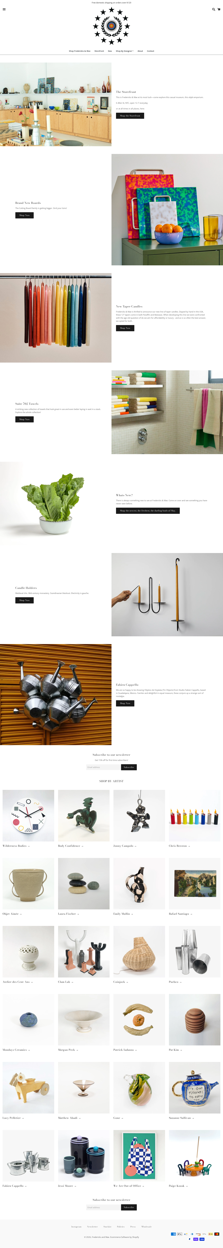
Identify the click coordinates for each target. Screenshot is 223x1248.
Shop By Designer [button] (124, 51)
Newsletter (92, 1226)
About (140, 51)
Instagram (76, 1226)
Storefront (99, 51)
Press (133, 1226)
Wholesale (146, 1226)
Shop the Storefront (130, 115)
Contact (150, 51)
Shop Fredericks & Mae (79, 51)
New (110, 51)
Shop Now (24, 215)
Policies (121, 1226)
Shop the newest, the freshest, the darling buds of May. (148, 510)
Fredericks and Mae (100, 1237)
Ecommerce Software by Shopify (124, 1237)
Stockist (107, 1226)
